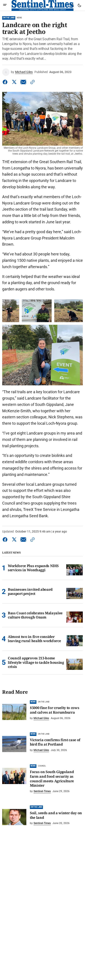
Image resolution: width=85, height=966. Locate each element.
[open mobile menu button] (5, 5)
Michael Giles (24, 72)
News (19, 18)
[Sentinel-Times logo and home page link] (42, 5)
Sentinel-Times (42, 791)
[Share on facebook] (6, 82)
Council (42, 766)
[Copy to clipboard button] (31, 82)
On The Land (9, 18)
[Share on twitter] (14, 82)
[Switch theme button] (79, 5)
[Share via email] (23, 82)
